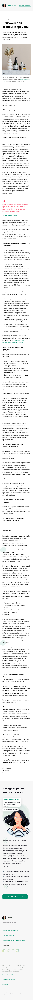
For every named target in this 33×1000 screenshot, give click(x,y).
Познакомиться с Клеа (15, 897)
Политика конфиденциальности (13, 940)
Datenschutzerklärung (8, 975)
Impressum (5, 984)
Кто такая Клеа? (25, 5)
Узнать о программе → (10, 216)
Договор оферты (8, 935)
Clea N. (11, 5)
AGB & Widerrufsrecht (8, 979)
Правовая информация (10, 931)
